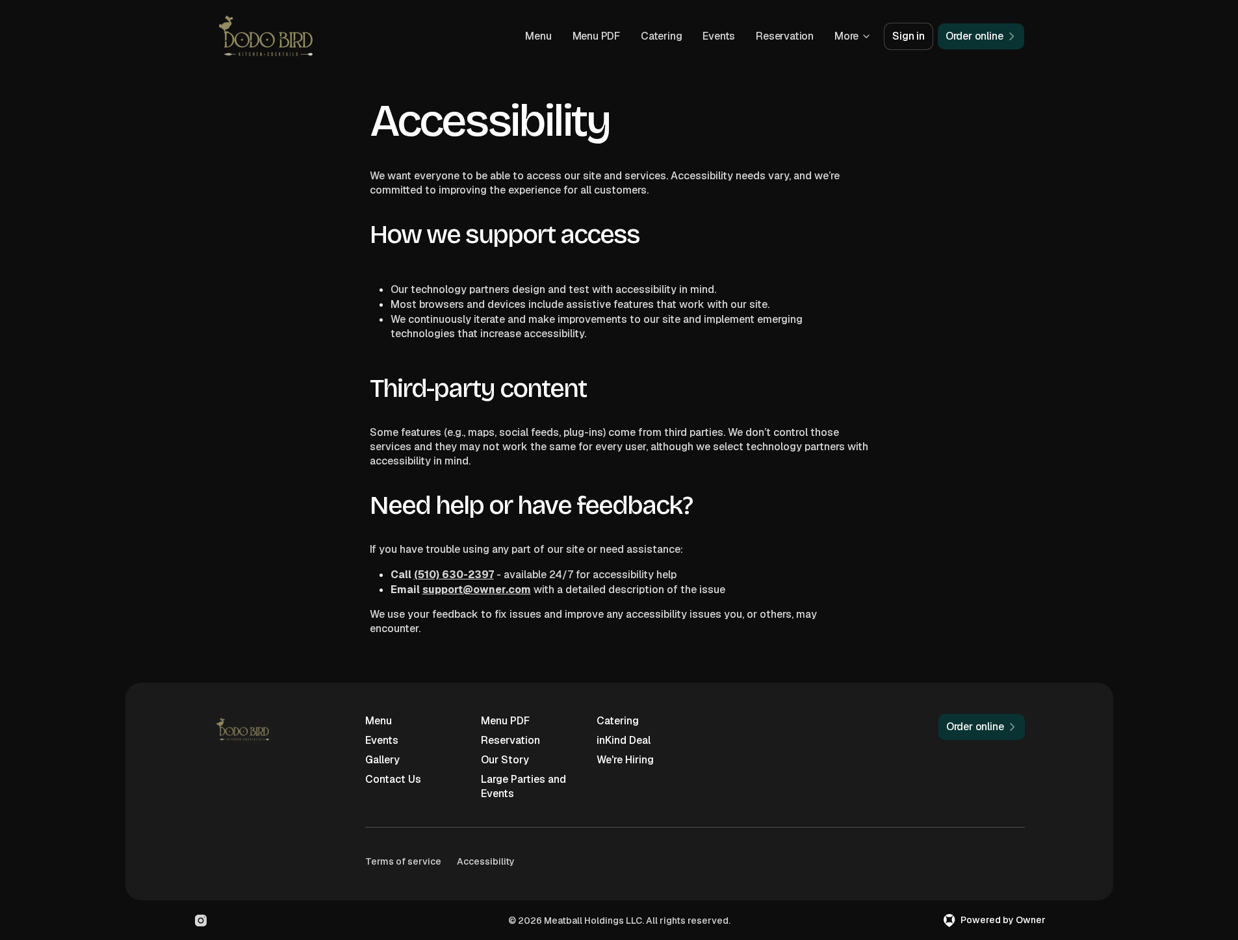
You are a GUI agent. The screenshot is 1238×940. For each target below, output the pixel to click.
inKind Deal (624, 740)
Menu (538, 36)
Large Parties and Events (523, 786)
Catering (661, 36)
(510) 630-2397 (454, 574)
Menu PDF (596, 36)
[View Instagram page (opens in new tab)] (201, 920)
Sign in (908, 36)
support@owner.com (476, 589)
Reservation (785, 36)
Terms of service (403, 861)
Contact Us (393, 779)
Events (719, 36)
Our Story (505, 760)
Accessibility (486, 861)
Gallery (382, 760)
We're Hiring (625, 760)
